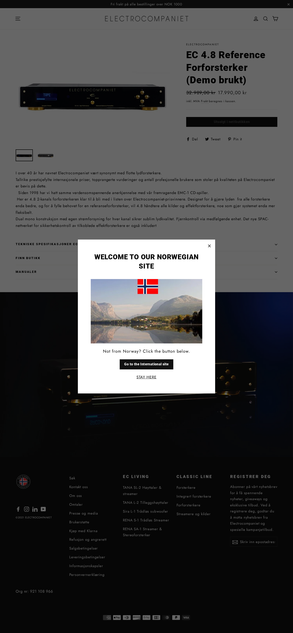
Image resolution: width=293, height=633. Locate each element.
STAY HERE (146, 377)
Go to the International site (146, 364)
